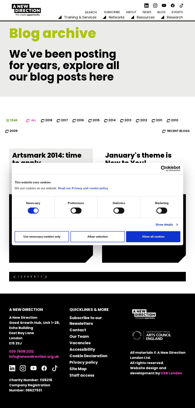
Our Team (79, 336)
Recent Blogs (178, 131)
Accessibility (82, 349)
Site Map (78, 368)
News (147, 12)
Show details (164, 224)
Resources (146, 17)
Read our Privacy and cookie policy (83, 188)
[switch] (76, 211)
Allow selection (97, 236)
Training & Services (80, 17)
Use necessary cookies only (41, 236)
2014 (112, 120)
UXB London (171, 373)
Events (177, 12)
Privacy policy (84, 362)
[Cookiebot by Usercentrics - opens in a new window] (163, 168)
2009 (14, 131)
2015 (96, 120)
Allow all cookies (153, 236)
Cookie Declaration (88, 355)
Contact (78, 330)
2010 (174, 120)
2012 (143, 120)
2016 (80, 120)
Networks (117, 17)
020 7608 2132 (21, 351)
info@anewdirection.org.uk (34, 356)
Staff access (82, 375)
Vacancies (80, 343)
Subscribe (112, 12)
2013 (127, 120)
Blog (161, 12)
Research (175, 17)
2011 (159, 120)
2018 (48, 120)
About (131, 12)
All (33, 120)
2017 (64, 120)
